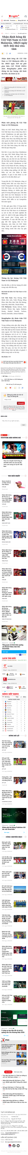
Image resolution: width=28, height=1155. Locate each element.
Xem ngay (5, 651)
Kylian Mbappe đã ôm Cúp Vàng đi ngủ (9, 1053)
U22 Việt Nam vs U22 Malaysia (13, 379)
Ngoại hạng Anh (6, 542)
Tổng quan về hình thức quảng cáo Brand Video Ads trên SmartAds (12, 647)
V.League (4, 660)
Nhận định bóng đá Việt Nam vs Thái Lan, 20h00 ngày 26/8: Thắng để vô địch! (15, 1082)
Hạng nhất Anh (6, 523)
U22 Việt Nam (5, 381)
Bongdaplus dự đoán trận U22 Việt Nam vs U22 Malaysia (14, 94)
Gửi (23, 425)
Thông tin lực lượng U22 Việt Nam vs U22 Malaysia (14, 91)
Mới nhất (6, 20)
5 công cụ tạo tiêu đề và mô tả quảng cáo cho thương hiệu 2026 (12, 1031)
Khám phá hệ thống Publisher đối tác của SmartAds (14, 828)
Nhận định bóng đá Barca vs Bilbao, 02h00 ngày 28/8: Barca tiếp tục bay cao (15, 1102)
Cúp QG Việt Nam (12, 660)
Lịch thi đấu (9, 658)
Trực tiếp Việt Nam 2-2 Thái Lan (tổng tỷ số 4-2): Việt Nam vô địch (15, 1076)
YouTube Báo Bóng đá (11, 438)
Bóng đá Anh (22, 20)
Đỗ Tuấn (5, 376)
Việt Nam (13, 33)
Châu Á (7, 33)
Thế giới (4, 486)
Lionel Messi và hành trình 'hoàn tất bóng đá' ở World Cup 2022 (8, 1046)
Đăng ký (21, 403)
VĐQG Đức (4, 598)
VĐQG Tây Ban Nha (6, 619)
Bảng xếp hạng (10, 694)
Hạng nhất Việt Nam (23, 660)
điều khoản (11, 409)
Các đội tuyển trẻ (22, 33)
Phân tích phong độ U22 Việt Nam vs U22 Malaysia (14, 88)
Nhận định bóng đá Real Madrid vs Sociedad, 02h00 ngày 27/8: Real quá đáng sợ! (14, 1095)
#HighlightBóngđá (18, 23)
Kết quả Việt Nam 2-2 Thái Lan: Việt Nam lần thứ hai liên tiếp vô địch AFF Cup (15, 1088)
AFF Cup (4, 750)
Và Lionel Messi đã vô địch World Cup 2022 (9, 1060)
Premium (13, 20)
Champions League (7, 801)
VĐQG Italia (5, 560)
